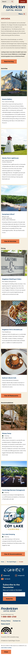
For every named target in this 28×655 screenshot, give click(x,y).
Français (23, 1)
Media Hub (5, 624)
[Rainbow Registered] (7, 633)
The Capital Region (11, 561)
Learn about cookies (6, 647)
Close (6, 652)
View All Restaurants (11, 396)
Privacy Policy (6, 621)
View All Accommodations (13, 554)
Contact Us (16, 621)
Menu (21, 14)
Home (2, 561)
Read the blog (9, 61)
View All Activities (10, 241)
